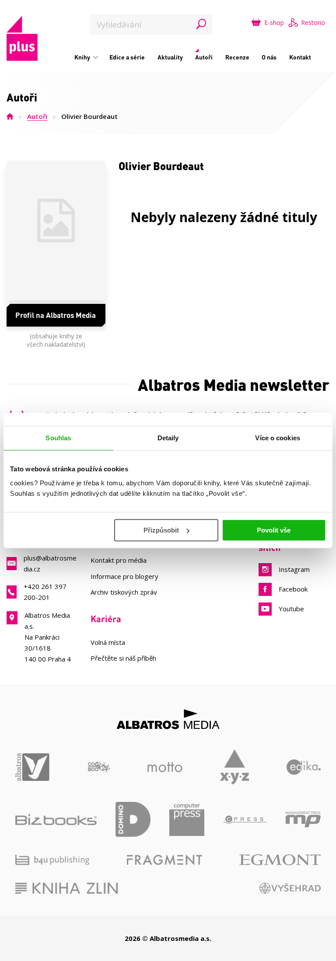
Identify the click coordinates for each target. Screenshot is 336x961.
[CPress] (245, 819)
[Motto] (165, 767)
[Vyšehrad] (290, 888)
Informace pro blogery (124, 576)
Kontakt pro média (119, 560)
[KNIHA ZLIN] (66, 888)
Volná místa (108, 642)
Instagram (294, 569)
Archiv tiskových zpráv (124, 592)
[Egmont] (280, 860)
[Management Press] (303, 819)
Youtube (291, 608)
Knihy (82, 57)
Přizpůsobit (161, 530)
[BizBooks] (56, 819)
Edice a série (127, 57)
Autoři (204, 57)
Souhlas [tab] (58, 438)
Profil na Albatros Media (55, 314)
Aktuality (170, 57)
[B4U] (52, 860)
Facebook (293, 589)
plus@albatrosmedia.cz (50, 563)
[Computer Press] (187, 819)
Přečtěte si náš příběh (123, 658)
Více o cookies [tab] (277, 438)
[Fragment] (164, 860)
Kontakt (300, 57)
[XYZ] (234, 767)
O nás (269, 57)
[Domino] (133, 819)
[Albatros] (33, 767)
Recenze (237, 57)
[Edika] (304, 767)
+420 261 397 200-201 (45, 592)
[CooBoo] (99, 767)
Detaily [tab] (168, 438)
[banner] (22, 38)
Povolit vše (273, 530)
